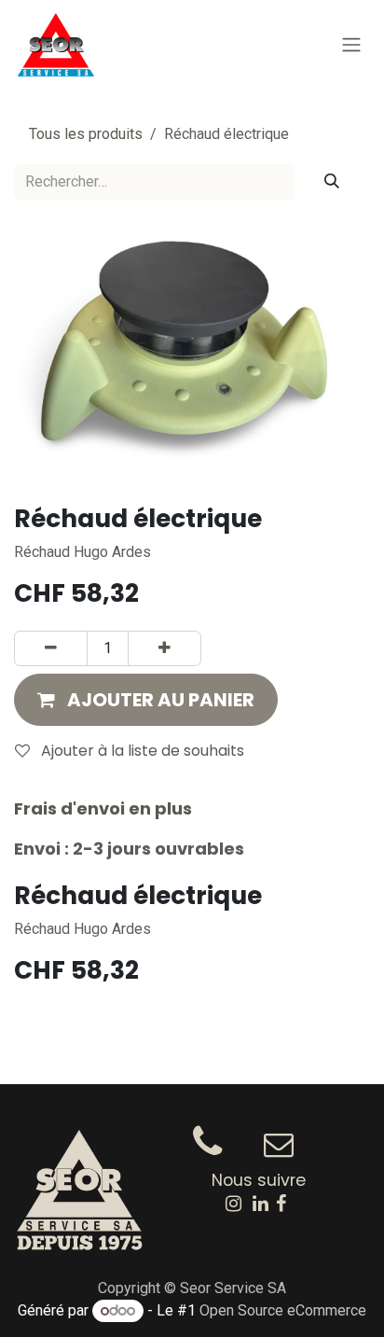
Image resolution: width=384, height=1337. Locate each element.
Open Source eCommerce (282, 1310)
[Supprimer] (51, 648)
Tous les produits (86, 134)
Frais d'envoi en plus (103, 808)
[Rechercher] (332, 182)
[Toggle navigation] (351, 45)
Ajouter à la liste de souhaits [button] (140, 750)
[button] (146, 700)
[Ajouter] (164, 648)
